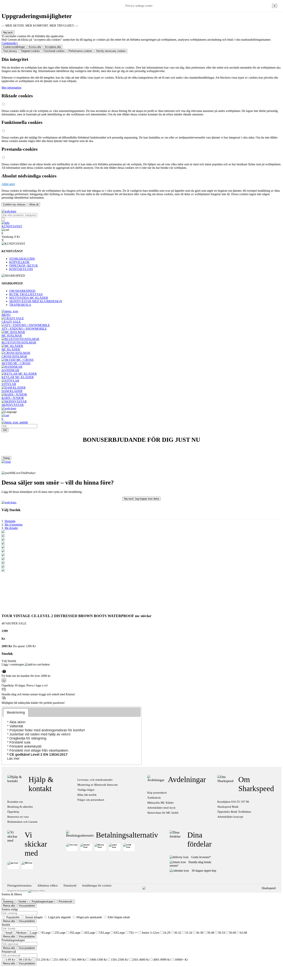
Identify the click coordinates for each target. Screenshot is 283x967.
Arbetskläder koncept (230, 816)
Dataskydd (70, 885)
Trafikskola (154, 797)
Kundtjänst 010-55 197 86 (233, 801)
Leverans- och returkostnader (95, 779)
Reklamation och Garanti (22, 821)
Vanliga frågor (86, 789)
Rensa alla (9, 905)
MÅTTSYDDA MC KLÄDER (28, 297)
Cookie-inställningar (14, 46)
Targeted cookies (30, 51)
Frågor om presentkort (90, 799)
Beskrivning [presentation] (16, 712)
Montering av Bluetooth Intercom (97, 784)
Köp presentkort (157, 792)
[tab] (15, 712)
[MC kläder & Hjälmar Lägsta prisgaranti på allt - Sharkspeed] (9, 211)
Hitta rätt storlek (87, 794)
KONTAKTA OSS (21, 269)
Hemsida (10, 521)
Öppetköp (13, 811)
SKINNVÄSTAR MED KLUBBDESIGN (35, 301)
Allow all (34, 204)
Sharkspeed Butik (228, 806)
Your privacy (10, 51)
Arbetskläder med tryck (161, 807)
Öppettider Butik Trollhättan (234, 811)
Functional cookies (54, 51)
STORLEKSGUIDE (22, 258)
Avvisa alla (35, 46)
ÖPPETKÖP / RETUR (23, 265)
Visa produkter (27, 905)
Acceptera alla (53, 46)
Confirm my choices (14, 204)
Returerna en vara (18, 816)
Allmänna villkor (47, 885)
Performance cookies (80, 51)
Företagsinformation (19, 885)
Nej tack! (8, 32)
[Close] (3, 898)
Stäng (6, 458)
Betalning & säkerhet (20, 806)
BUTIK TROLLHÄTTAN (26, 294)
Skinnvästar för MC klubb (162, 812)
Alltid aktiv (8, 184)
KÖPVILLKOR (19, 262)
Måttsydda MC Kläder (160, 802)
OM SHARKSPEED (22, 290)
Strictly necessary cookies (111, 51)
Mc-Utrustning (14, 524)
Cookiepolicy (10, 43)
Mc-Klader (11, 528)
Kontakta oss (15, 801)
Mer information (11, 87)
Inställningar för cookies (96, 885)
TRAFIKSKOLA (20, 304)
